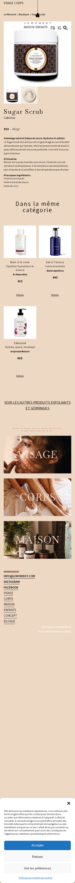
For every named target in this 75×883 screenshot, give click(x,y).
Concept (10, 544)
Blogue (9, 550)
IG (63, 14)
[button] (69, 803)
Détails (20, 294)
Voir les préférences (37, 868)
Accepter (37, 845)
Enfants (48, 13)
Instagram (12, 510)
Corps (8, 527)
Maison (36, 13)
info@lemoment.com (19, 504)
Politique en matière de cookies (35, 877)
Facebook (11, 516)
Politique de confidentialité (49, 555)
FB (59, 14)
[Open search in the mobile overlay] (67, 14)
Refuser (37, 857)
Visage (8, 521)
